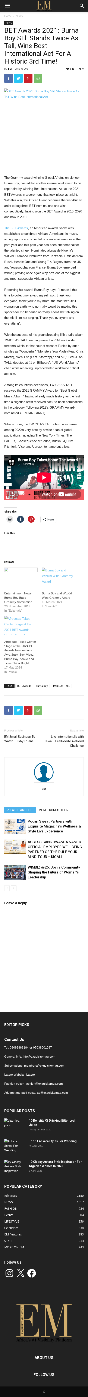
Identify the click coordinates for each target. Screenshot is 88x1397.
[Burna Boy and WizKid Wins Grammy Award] (58, 577)
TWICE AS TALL (61, 685)
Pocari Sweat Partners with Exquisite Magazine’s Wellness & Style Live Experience (54, 826)
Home (8, 16)
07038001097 (42, 1047)
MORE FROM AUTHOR (53, 810)
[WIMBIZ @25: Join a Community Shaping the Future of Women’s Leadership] (15, 872)
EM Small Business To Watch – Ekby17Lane (19, 739)
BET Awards (24, 685)
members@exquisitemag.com (44, 1065)
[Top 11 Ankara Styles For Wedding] (15, 1146)
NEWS (19, 16)
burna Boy (42, 685)
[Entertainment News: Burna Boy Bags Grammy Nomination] (21, 577)
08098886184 (19, 1047)
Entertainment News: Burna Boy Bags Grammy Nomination (18, 598)
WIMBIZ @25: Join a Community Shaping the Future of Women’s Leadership (54, 872)
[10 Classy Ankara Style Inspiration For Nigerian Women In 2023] (15, 1167)
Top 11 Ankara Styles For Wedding (53, 1141)
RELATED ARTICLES (20, 810)
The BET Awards (16, 228)
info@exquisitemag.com (39, 1056)
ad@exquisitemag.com (52, 1092)
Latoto (30, 1074)
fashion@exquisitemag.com (44, 1083)
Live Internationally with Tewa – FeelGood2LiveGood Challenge (64, 741)
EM (10, 68)
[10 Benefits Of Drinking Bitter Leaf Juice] (15, 1125)
